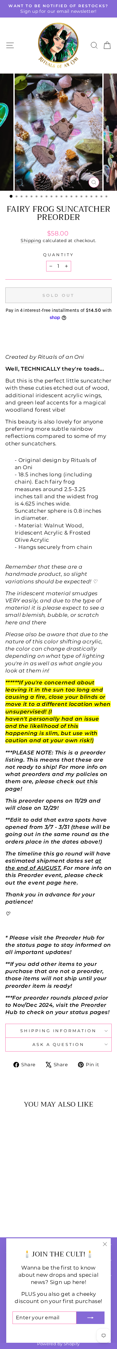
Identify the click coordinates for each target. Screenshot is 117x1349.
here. (70, 883)
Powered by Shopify (58, 1343)
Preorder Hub (75, 938)
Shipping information (58, 1030)
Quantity (58, 254)
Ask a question (58, 1044)
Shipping (31, 240)
